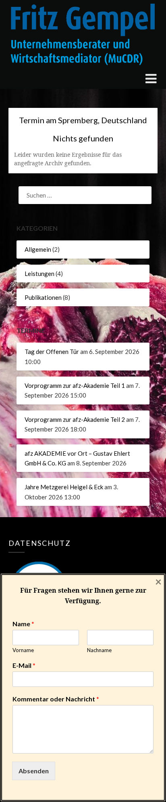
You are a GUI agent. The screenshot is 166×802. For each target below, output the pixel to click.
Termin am (83, 120)
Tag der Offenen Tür (52, 351)
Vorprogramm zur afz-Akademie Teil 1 (75, 385)
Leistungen (39, 273)
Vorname (23, 650)
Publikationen (43, 297)
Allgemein (38, 249)
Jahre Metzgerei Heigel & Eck (64, 486)
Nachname (99, 650)
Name (23, 623)
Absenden (34, 771)
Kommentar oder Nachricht (55, 699)
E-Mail (23, 665)
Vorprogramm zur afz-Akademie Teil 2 (75, 419)
